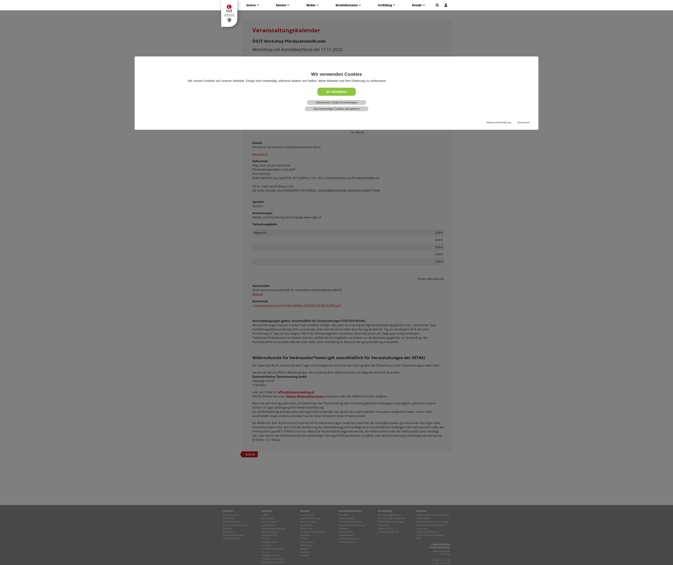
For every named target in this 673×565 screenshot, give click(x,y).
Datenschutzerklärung (499, 122)
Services (251, 5)
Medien (310, 5)
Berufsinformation (347, 5)
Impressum (523, 122)
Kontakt (417, 5)
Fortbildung (385, 5)
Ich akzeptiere (336, 91)
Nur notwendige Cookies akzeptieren (337, 108)
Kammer (281, 5)
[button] (437, 5)
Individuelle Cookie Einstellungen (337, 102)
